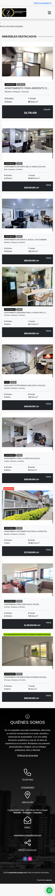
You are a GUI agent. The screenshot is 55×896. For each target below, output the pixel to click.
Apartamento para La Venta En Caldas (22, 458)
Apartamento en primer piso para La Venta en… (26, 531)
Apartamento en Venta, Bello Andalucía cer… (25, 167)
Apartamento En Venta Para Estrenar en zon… (25, 677)
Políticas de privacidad (27, 755)
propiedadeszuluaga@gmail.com (27, 835)
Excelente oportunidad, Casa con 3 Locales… (25, 385)
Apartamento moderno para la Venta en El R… (25, 313)
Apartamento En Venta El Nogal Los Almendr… (26, 240)
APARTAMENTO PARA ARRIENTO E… (27, 88)
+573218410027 (27, 787)
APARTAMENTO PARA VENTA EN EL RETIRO (21, 604)
